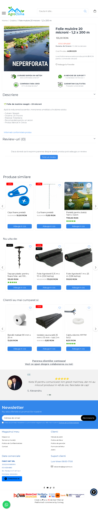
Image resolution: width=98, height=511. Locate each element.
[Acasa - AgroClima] (20, 11)
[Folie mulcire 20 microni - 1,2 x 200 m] (26, 48)
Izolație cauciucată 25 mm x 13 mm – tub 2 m (48, 336)
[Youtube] (47, 488)
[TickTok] (50, 488)
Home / (5, 20)
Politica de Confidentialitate (69, 423)
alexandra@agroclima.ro (63, 467)
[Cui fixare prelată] (49, 196)
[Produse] (4, 13)
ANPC (53, 450)
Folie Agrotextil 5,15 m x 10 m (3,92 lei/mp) (48, 274)
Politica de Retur (57, 440)
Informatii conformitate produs (17, 132)
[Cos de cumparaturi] (94, 11)
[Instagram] (53, 488)
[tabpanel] (26, 48)
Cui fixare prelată (45, 212)
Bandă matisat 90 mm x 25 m (19, 336)
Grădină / (14, 20)
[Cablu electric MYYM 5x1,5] (78, 318)
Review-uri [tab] (14, 139)
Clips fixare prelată (17, 212)
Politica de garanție (58, 443)
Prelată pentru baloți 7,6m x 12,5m (76, 213)
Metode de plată (57, 437)
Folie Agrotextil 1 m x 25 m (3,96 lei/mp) (77, 274)
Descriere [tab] (10, 95)
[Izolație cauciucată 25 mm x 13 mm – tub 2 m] (49, 318)
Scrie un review (49, 157)
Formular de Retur (58, 446)
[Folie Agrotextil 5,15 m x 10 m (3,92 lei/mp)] (49, 257)
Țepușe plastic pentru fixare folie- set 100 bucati (18, 274)
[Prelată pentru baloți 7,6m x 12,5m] (78, 196)
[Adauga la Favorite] (30, 185)
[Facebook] (44, 488)
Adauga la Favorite (65, 64)
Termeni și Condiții (9, 440)
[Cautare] (85, 11)
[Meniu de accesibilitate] (93, 492)
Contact (5, 446)
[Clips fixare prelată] (20, 196)
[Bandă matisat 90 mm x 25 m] (20, 318)
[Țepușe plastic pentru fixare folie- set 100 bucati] (20, 257)
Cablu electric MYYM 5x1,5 (76, 336)
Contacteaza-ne (14, 479)
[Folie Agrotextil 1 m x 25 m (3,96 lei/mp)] (78, 257)
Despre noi (6, 437)
